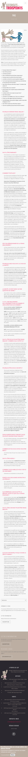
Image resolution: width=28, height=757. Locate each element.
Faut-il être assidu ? (7, 94)
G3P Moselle (14, 706)
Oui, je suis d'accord (5, 755)
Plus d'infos (13, 752)
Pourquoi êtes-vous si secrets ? (9, 87)
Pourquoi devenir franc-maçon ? (9, 70)
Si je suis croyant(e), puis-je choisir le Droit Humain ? (13, 105)
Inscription (5, 621)
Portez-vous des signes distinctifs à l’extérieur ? (12, 98)
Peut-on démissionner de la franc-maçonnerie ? (13, 75)
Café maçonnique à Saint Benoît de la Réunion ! (15, 690)
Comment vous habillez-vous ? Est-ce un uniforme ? (13, 96)
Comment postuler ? (7, 73)
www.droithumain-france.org (17, 167)
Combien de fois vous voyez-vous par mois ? (12, 93)
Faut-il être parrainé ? (7, 71)
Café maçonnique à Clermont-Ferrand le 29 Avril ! (14, 699)
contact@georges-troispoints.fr (14, 721)
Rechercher (25, 600)
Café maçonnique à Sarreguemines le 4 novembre (14, 713)
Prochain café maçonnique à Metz (14, 692)
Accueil (12, 19)
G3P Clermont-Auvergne (14, 701)
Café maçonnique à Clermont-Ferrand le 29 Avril (15, 683)
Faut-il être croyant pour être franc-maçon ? (12, 103)
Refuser (12, 754)
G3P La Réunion (15, 711)
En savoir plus (6, 656)
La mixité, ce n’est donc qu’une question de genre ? (13, 79)
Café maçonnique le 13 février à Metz (15, 684)
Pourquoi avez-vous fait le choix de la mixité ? (12, 77)
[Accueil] (12, 6)
